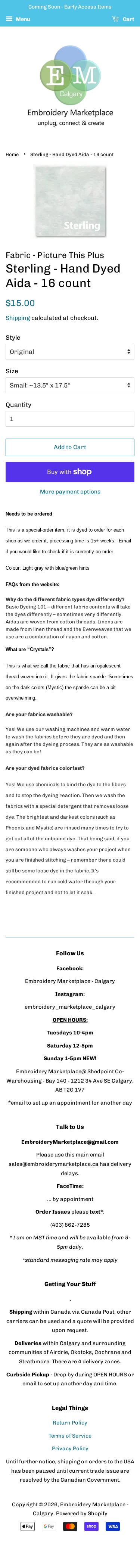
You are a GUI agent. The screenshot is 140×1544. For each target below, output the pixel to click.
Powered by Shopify (82, 1513)
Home (12, 154)
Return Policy (70, 1422)
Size (12, 371)
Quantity (18, 404)
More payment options (70, 491)
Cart (128, 19)
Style (13, 337)
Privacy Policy (70, 1448)
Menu (22, 19)
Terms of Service (70, 1435)
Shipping (18, 317)
